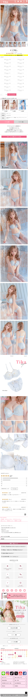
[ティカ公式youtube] (24, 590)
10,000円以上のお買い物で (8, 569)
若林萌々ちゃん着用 (18, 520)
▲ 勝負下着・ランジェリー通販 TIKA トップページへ (19, 645)
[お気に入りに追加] (6, 94)
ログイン (13, 634)
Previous (1, 23)
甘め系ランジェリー (10, 520)
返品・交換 (17, 680)
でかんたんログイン (20, 586)
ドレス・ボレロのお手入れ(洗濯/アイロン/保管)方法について (11, 532)
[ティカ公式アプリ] (14, 596)
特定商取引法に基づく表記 (6, 683)
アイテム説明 (7, 121)
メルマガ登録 (13, 641)
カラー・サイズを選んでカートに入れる (14, 136)
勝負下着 (3, 4)
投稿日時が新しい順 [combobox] (5, 488)
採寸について (3, 529)
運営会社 (3, 685)
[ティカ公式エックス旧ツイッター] (12, 590)
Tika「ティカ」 (9, 113)
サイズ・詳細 (21, 121)
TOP (1, 4)
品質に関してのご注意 (5, 530)
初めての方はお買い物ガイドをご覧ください (8, 527)
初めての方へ (4, 677)
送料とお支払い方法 (18, 677)
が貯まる (7, 586)
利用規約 (16, 685)
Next (26, 23)
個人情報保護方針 (18, 683)
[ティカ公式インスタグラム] (3, 590)
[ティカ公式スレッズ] (8, 590)
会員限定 (8, 578)
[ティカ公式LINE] (16, 590)
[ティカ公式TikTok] (20, 590)
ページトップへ (26, 693)
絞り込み (15, 488)
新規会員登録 (13, 628)
